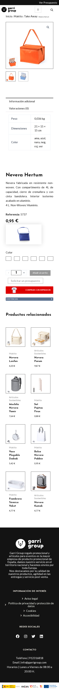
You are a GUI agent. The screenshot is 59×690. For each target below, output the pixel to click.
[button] (48, 27)
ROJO (42, 258)
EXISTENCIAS (29, 299)
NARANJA (25, 258)
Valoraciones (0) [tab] (19, 108)
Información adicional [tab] (22, 101)
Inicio (9, 16)
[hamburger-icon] (38, 10)
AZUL (17, 258)
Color (9, 252)
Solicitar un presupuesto (25, 280)
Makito (18, 16)
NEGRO (33, 258)
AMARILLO (8, 258)
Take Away (30, 16)
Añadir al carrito (40, 273)
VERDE (50, 258)
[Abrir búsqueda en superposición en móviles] (51, 9)
